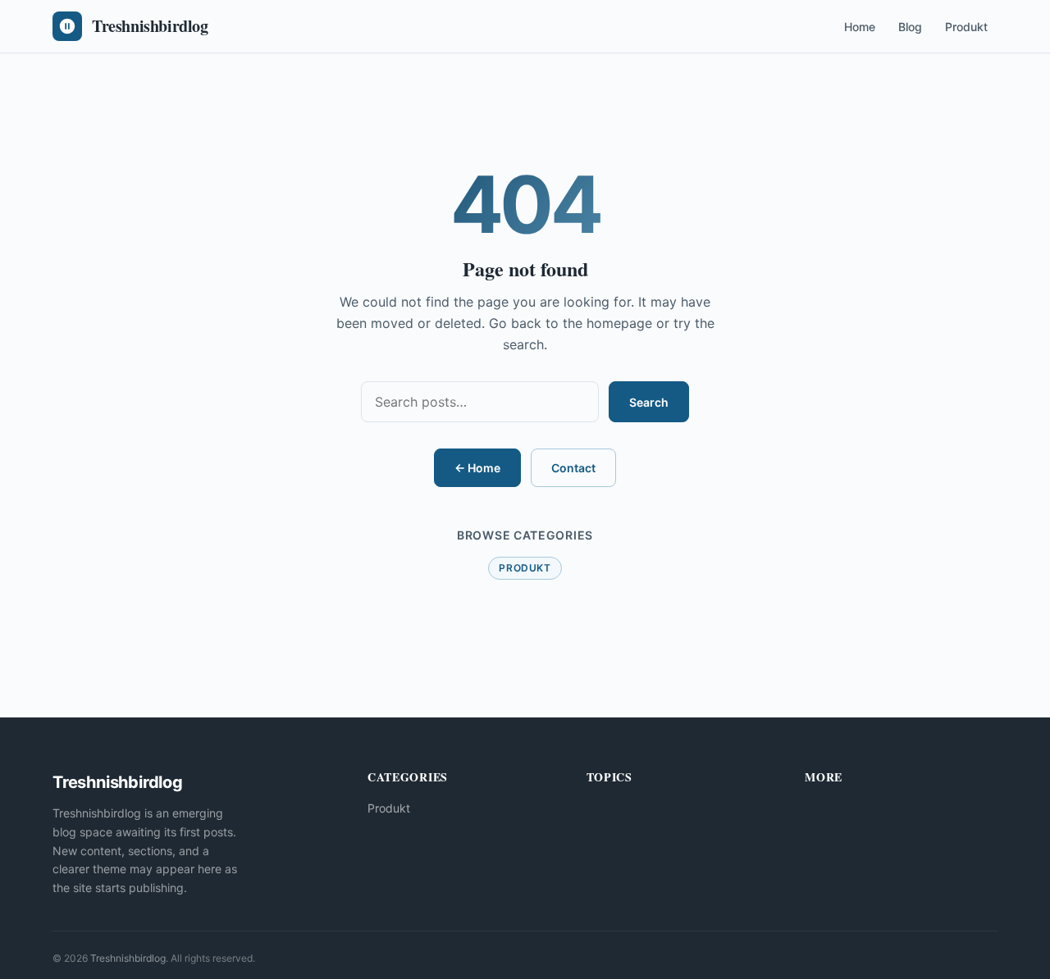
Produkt (966, 27)
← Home (477, 468)
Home (859, 27)
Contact (573, 468)
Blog (910, 27)
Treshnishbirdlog (128, 958)
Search (649, 402)
